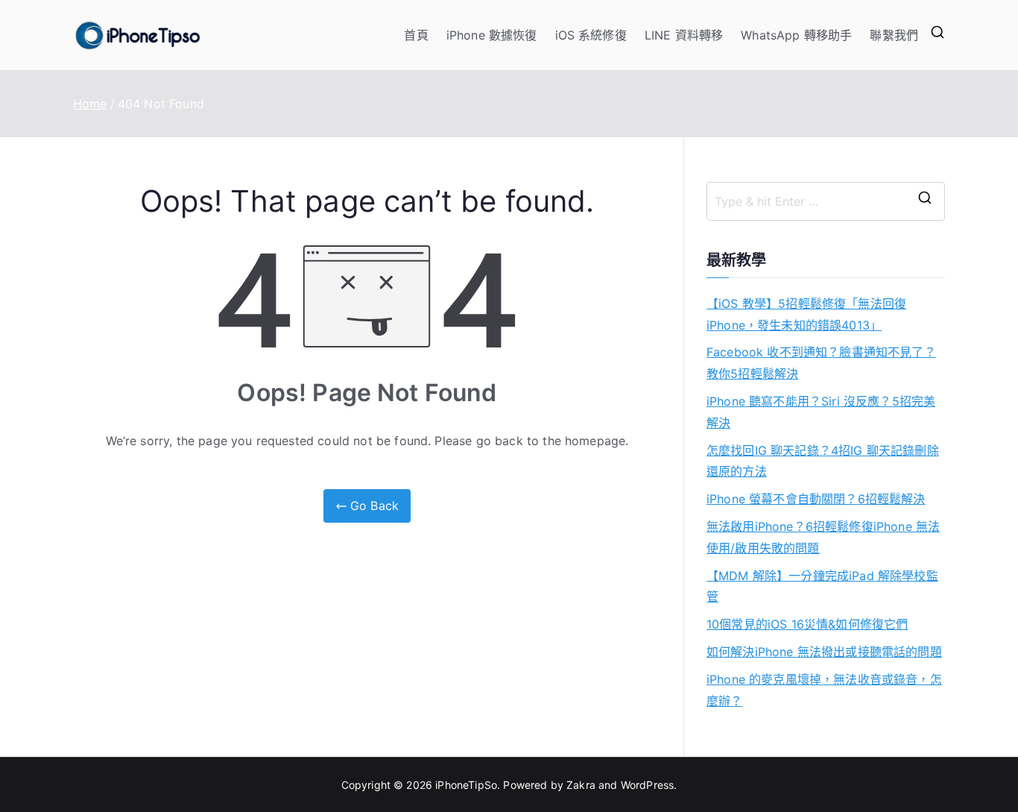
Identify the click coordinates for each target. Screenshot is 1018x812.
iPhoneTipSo (466, 784)
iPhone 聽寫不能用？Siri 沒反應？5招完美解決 (820, 412)
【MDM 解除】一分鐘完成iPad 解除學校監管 (822, 586)
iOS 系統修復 (591, 35)
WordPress (647, 784)
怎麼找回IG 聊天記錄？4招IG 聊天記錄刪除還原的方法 (822, 461)
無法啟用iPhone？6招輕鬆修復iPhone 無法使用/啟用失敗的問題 (823, 537)
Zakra (580, 784)
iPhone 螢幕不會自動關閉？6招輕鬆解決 (816, 498)
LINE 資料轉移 (684, 35)
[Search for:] (825, 201)
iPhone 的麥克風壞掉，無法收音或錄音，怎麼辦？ (824, 690)
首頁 (416, 35)
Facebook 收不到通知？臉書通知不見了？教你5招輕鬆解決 (821, 362)
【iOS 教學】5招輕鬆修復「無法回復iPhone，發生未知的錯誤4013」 (806, 314)
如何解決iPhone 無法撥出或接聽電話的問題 (824, 651)
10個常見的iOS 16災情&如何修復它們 (807, 624)
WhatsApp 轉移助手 (796, 35)
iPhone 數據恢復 (491, 35)
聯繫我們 (894, 35)
